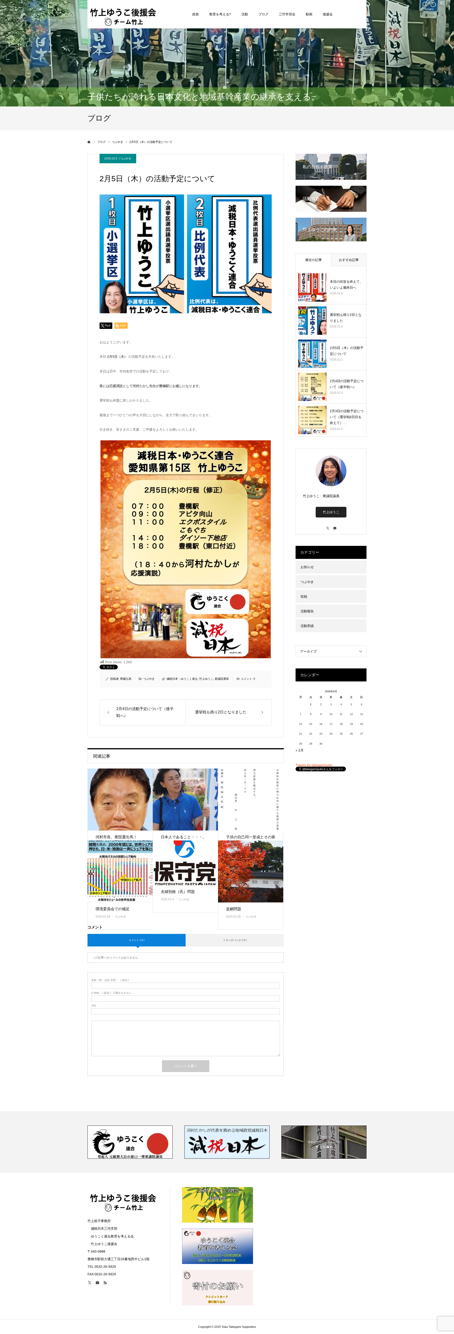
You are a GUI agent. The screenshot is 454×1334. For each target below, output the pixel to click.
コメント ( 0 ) (136, 940)
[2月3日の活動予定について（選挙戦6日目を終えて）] (312, 420)
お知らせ (307, 567)
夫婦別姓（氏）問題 (178, 892)
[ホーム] (89, 142)
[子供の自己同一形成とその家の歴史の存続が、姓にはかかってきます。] (250, 799)
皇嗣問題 (233, 909)
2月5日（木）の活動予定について (346, 351)
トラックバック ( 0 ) (235, 940)
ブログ (263, 14)
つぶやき (125, 158)
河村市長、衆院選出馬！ (116, 837)
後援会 (328, 14)
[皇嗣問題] (250, 871)
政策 (195, 14)
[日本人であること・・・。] (185, 799)
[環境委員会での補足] (120, 871)
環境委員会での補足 (113, 909)
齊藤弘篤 (125, 678)
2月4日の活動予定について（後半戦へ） (346, 384)
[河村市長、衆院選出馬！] (120, 799)
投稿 (304, 596)
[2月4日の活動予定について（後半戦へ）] (312, 387)
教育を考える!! (220, 14)
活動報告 (307, 611)
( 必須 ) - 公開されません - (112, 993)
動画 (309, 14)
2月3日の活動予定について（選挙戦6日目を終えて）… (346, 417)
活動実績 (307, 626)
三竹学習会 (287, 14)
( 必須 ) (110, 980)
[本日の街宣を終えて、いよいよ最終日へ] (312, 287)
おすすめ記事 (349, 260)
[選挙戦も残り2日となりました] (312, 320)
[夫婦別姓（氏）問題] (185, 862)
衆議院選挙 (222, 678)
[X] (327, 526)
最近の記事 (313, 260)
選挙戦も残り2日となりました (346, 317)
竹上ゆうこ (206, 678)
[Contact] (334, 526)
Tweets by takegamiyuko (314, 765)
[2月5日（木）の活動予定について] (312, 354)
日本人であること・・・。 (183, 837)
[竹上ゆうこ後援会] (122, 14)
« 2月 (300, 750)
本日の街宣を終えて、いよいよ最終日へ (346, 284)
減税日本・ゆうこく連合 (182, 678)
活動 (244, 14)
